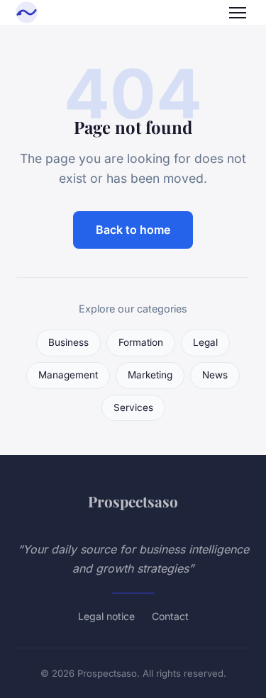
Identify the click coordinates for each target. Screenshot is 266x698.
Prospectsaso (133, 501)
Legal (205, 342)
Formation (140, 342)
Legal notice (106, 616)
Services (133, 407)
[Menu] (237, 12)
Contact (170, 616)
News (215, 375)
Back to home (133, 230)
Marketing (150, 375)
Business (68, 342)
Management (68, 375)
